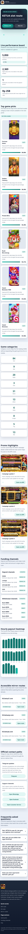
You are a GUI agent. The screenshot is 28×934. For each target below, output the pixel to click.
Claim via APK (20, 482)
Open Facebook (14, 799)
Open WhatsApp (14, 794)
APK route (3, 906)
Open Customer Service (14, 804)
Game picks (4, 918)
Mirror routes (4, 911)
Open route (20, 707)
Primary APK (7, 26)
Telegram (14, 776)
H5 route (3, 909)
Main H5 (20, 26)
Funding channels (5, 920)
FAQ (2, 923)
